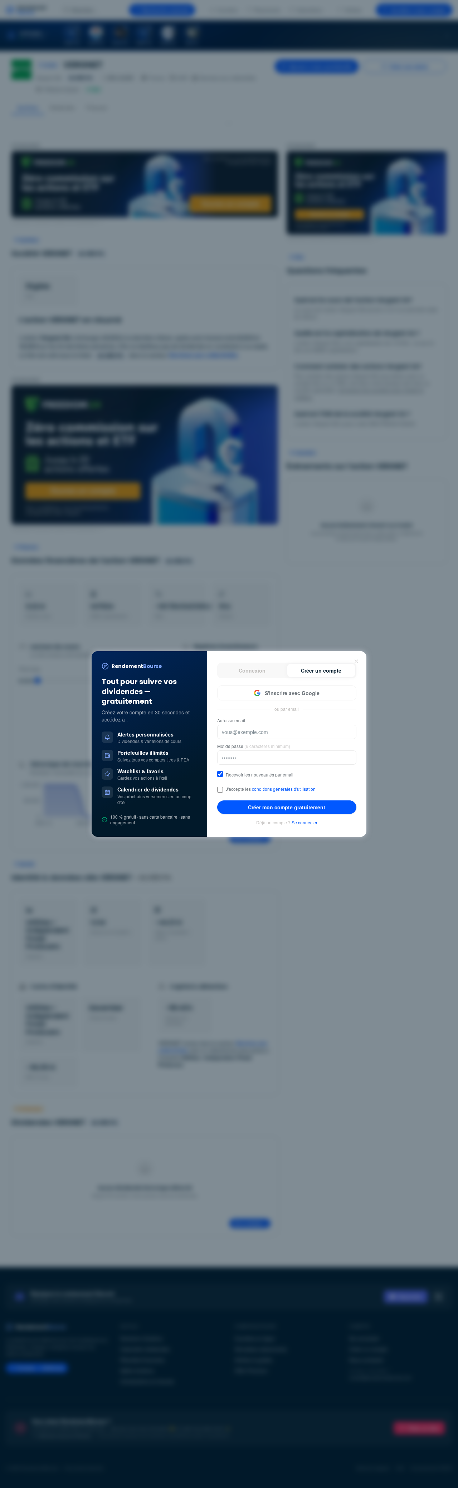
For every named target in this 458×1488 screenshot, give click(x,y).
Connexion (252, 670)
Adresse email (231, 720)
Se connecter (304, 822)
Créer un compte (321, 670)
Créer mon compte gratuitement (286, 807)
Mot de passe (253, 746)
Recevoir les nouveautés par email (259, 775)
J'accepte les (271, 789)
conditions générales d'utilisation (284, 789)
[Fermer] (356, 661)
